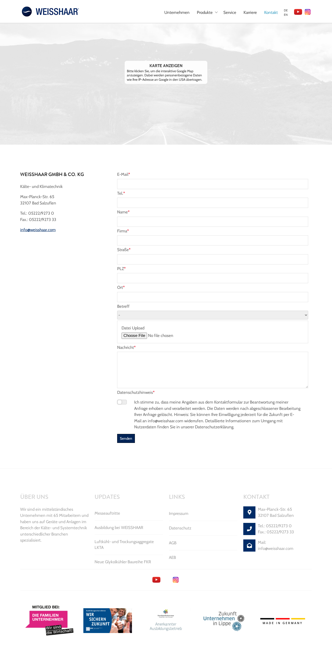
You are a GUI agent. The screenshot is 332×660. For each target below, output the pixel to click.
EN (286, 15)
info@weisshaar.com (38, 229)
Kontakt (271, 12)
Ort (121, 287)
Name (123, 212)
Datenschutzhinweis (136, 392)
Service (229, 12)
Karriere (250, 12)
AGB (172, 542)
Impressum (178, 513)
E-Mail (123, 174)
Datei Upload (133, 328)
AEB (172, 557)
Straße (124, 249)
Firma (123, 231)
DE (286, 10)
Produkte (205, 12)
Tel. (121, 193)
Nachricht (126, 347)
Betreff (123, 306)
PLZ (121, 268)
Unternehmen (177, 12)
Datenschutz (180, 528)
